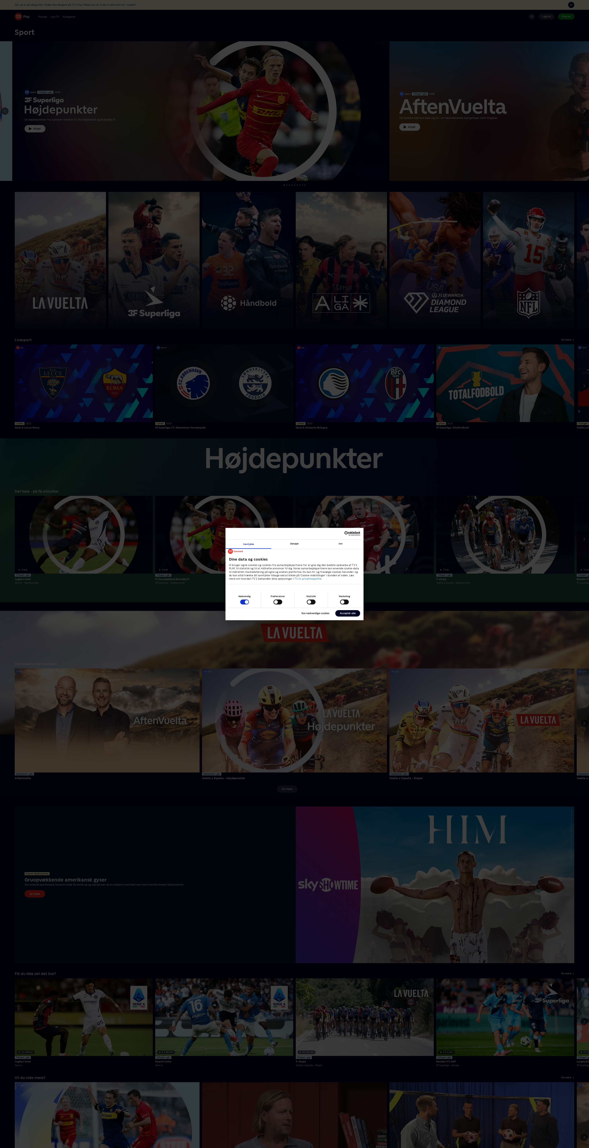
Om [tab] (341, 543)
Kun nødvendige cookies (315, 613)
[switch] (277, 602)
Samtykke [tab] (248, 544)
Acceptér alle (348, 613)
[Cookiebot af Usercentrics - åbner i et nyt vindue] (346, 533)
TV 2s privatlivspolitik (308, 578)
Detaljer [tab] (294, 543)
